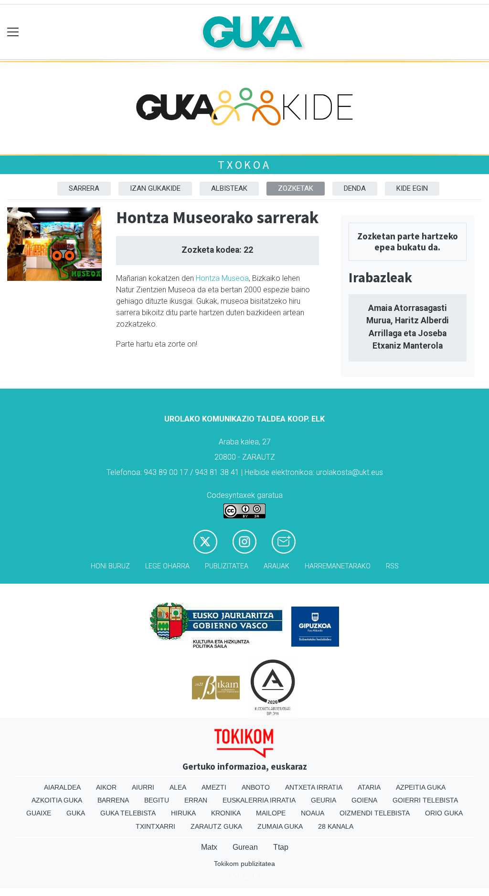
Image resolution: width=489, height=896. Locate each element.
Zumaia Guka (280, 826)
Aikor (106, 787)
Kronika (226, 813)
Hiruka (183, 813)
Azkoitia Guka (57, 800)
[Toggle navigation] (13, 32)
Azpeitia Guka (421, 787)
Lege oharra (167, 566)
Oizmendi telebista (375, 813)
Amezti (214, 787)
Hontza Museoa (222, 278)
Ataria (369, 787)
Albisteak (229, 188)
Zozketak (295, 188)
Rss (392, 566)
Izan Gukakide (155, 188)
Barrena (113, 800)
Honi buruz (110, 566)
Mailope (271, 813)
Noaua (312, 813)
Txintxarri (155, 826)
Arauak (276, 566)
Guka (75, 813)
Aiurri (143, 787)
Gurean (245, 847)
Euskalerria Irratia (259, 800)
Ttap (280, 847)
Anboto (256, 787)
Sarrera (84, 188)
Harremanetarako (338, 566)
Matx (209, 847)
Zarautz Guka (216, 826)
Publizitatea (226, 566)
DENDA (355, 188)
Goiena (364, 800)
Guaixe (38, 813)
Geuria (323, 800)
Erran (195, 800)
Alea (178, 787)
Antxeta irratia (313, 787)
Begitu (156, 800)
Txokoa (244, 164)
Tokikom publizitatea (244, 863)
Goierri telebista (425, 800)
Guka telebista (128, 813)
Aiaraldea (62, 787)
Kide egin (412, 188)
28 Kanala (335, 826)
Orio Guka (444, 813)
